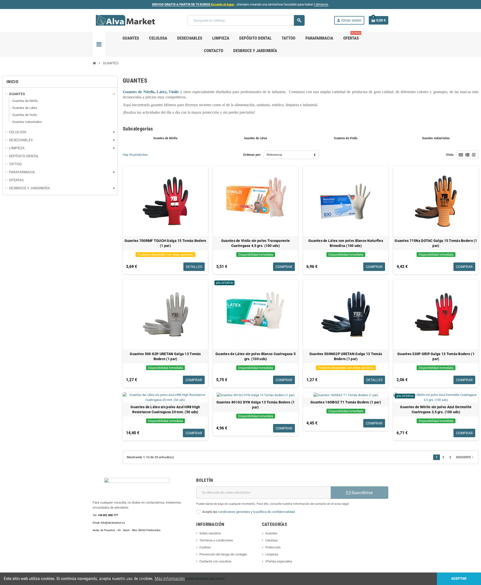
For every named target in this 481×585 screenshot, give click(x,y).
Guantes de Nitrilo (165, 138)
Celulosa (271, 540)
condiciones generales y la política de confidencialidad (256, 512)
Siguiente (465, 457)
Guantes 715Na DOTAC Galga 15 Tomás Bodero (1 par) (436, 243)
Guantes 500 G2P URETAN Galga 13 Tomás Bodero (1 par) (165, 356)
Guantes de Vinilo (345, 138)
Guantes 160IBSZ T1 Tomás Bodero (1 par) (345, 402)
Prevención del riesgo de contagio (223, 554)
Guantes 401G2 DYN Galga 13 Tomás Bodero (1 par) (255, 404)
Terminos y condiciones (216, 540)
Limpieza (271, 554)
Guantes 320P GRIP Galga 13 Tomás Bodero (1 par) (435, 356)
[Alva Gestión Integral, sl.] (125, 20)
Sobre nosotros (210, 533)
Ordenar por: (252, 155)
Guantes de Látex (255, 138)
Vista (449, 155)
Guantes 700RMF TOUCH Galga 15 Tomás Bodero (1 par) (165, 243)
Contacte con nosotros (215, 561)
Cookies (205, 547)
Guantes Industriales (436, 138)
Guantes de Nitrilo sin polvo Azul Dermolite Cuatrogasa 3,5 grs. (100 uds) (435, 409)
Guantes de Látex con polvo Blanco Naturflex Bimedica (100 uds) (345, 243)
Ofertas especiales (278, 561)
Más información (170, 578)
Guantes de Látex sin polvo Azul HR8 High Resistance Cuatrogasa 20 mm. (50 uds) (165, 409)
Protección (273, 547)
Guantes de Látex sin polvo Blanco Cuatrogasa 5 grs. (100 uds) (255, 356)
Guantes (271, 533)
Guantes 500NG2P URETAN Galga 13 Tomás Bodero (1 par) (345, 356)
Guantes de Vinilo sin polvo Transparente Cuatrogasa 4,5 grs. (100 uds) (255, 243)
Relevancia (274, 155)
